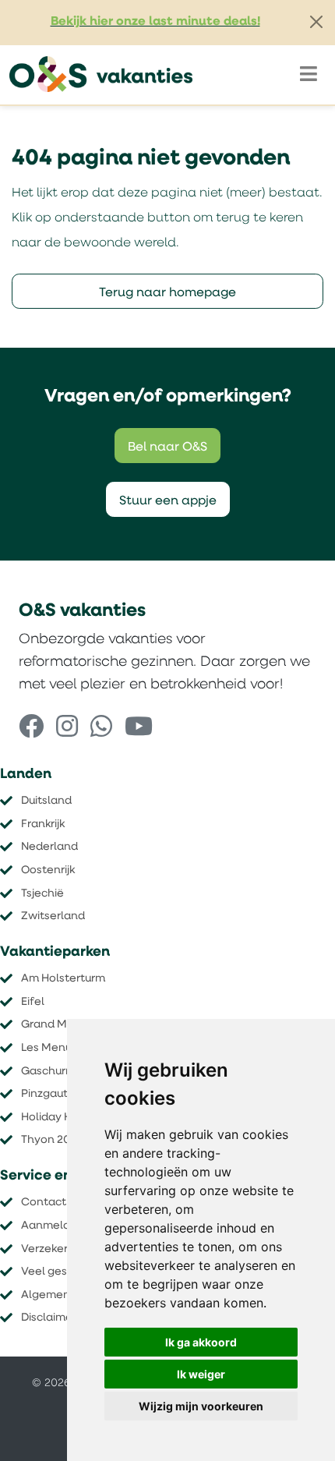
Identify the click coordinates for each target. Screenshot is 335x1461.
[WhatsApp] (101, 728)
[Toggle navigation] (308, 75)
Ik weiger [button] (201, 1374)
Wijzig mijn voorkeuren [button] (201, 1406)
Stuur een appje (168, 501)
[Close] (316, 22)
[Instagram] (67, 728)
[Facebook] (31, 728)
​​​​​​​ (52, 1140)
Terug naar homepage (167, 293)
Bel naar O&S (167, 447)
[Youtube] (139, 728)
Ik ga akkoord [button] (201, 1342)
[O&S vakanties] (100, 74)
